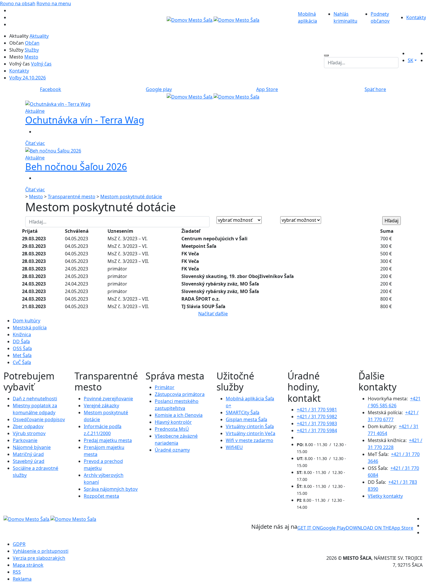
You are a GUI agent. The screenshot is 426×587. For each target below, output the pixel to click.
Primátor (164, 387)
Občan (32, 43)
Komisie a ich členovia (179, 415)
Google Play (321, 528)
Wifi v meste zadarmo (249, 440)
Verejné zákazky (101, 405)
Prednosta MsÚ (172, 429)
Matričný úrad (28, 454)
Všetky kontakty (385, 496)
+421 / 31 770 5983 (317, 423)
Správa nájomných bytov (111, 489)
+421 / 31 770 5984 (317, 430)
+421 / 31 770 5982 (317, 416)
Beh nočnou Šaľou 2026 (76, 166)
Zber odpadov (28, 426)
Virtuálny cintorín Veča (250, 433)
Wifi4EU (234, 447)
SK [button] (410, 60)
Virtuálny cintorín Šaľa (250, 426)
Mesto (31, 57)
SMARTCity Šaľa (242, 412)
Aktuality (39, 36)
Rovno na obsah (17, 3)
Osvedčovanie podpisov (39, 419)
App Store (379, 528)
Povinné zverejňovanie (108, 398)
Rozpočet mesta (101, 496)
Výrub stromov (29, 433)
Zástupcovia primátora (180, 394)
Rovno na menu (54, 3)
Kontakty (416, 17)
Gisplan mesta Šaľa (246, 419)
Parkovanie (25, 440)
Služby (32, 50)
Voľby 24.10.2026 (27, 77)
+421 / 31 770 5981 (317, 409)
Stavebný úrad (28, 461)
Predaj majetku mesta (108, 440)
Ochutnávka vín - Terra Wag (84, 120)
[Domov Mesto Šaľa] (213, 96)
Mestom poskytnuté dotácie (131, 196)
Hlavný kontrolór (173, 422)
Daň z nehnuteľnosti (35, 398)
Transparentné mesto (71, 196)
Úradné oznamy (172, 450)
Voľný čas (41, 64)
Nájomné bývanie (32, 447)
